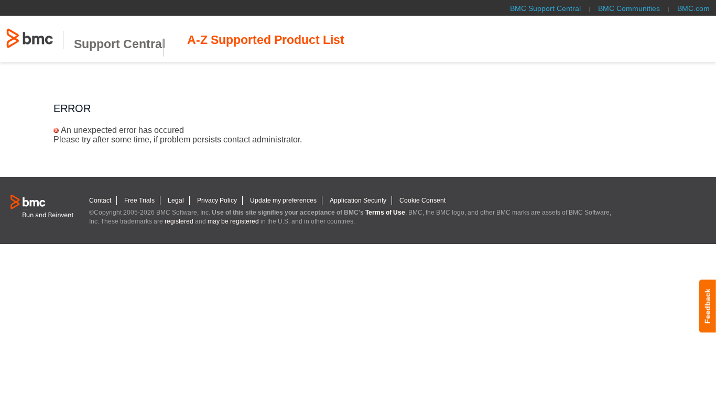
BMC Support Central (545, 8)
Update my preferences (283, 200)
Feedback (707, 305)
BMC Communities (629, 8)
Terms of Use (385, 212)
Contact (100, 200)
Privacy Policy (217, 200)
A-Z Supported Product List (265, 40)
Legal (176, 200)
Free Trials (139, 200)
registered (179, 221)
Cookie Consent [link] (422, 200)
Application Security (358, 200)
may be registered (233, 221)
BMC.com (693, 8)
